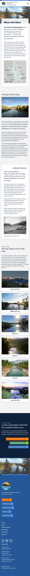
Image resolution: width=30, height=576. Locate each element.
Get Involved (5, 532)
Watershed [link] (18, 27)
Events (5, 511)
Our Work (6, 503)
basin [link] (10, 143)
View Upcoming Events (17, 447)
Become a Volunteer (18, 443)
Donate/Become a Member (16, 439)
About (3, 524)
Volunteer (6, 507)
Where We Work (6, 527)
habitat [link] (3, 152)
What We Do (5, 529)
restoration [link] (23, 262)
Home (3, 522)
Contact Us (5, 544)
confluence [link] (6, 48)
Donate (5, 499)
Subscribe (6, 515)
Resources (4, 534)
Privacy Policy (6, 566)
